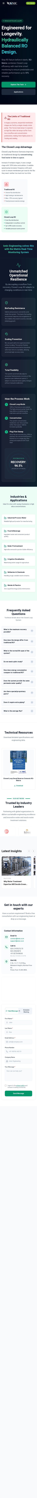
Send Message (13, 1011)
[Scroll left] (29, 851)
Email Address (10, 1038)
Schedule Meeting (26, 1011)
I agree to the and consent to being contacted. (17, 1086)
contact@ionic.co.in (17, 939)
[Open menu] (4, 3)
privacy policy (20, 1085)
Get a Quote (30, 3)
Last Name (9, 1028)
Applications (18, 92)
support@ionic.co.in (17, 941)
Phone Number (9, 1047)
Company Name (10, 1057)
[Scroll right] (33, 851)
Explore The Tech (17, 85)
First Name (9, 1018)
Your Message (10, 1067)
